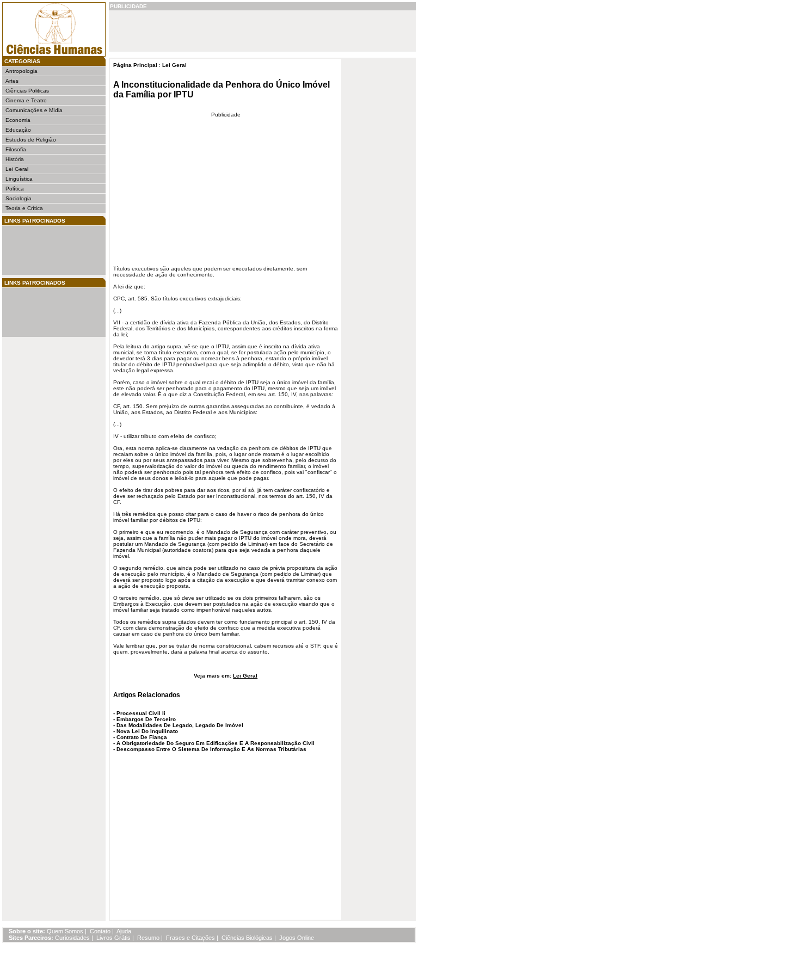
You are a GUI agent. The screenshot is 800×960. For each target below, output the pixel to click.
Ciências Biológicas (247, 937)
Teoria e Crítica (24, 208)
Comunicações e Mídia (34, 110)
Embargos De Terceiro (146, 719)
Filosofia (15, 149)
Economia (17, 120)
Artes (12, 81)
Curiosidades (72, 937)
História (14, 159)
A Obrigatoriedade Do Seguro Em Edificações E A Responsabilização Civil (215, 743)
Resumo (148, 937)
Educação (18, 130)
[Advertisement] (38, 250)
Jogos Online (296, 937)
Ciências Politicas (27, 91)
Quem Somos (65, 931)
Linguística (19, 179)
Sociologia (18, 198)
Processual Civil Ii (140, 713)
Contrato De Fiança (141, 737)
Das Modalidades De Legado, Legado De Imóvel (179, 725)
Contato (100, 931)
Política (14, 189)
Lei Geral (16, 169)
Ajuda (123, 931)
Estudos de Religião (30, 140)
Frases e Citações (190, 937)
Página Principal (135, 65)
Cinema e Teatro (26, 100)
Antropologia (21, 71)
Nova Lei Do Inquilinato (147, 731)
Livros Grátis (113, 937)
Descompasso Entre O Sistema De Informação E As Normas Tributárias (211, 749)
